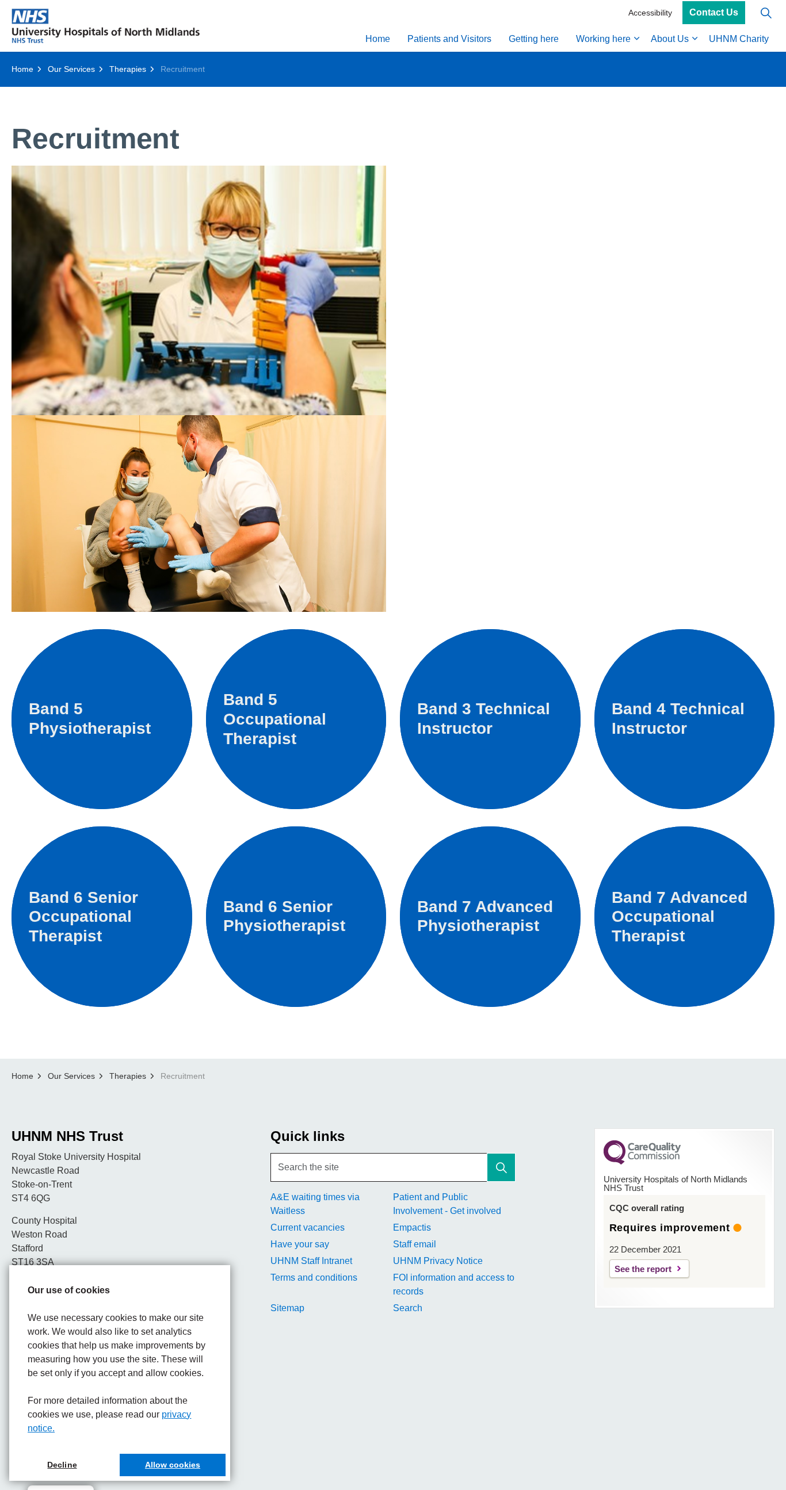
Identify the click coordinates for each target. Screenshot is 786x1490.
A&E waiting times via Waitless (315, 1204)
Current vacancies (307, 1227)
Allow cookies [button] (172, 1464)
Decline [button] (62, 1464)
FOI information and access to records (453, 1284)
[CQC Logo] (642, 1161)
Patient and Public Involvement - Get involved (447, 1204)
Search (407, 1308)
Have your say (299, 1244)
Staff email (414, 1244)
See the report (643, 1269)
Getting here (534, 39)
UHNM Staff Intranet (311, 1261)
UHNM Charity (739, 39)
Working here (603, 39)
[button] (501, 1167)
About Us (670, 39)
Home (377, 39)
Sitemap (287, 1308)
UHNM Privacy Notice (438, 1261)
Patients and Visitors (449, 39)
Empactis (412, 1227)
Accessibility (650, 12)
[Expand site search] (765, 13)
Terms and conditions (313, 1277)
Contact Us (713, 13)
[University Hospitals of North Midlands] (106, 26)
